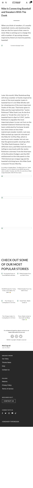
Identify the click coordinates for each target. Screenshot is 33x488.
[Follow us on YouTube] (12, 413)
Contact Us (6, 370)
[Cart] (30, 2)
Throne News (6, 362)
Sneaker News (12, 167)
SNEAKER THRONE (9, 421)
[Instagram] (16, 336)
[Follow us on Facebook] (2, 413)
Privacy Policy (7, 385)
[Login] (27, 2)
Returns (4, 381)
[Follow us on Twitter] (5, 413)
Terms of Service (7, 389)
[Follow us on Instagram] (9, 413)
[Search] (6, 2)
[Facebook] (12, 336)
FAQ (3, 366)
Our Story (5, 359)
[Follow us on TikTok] (15, 413)
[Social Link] (20, 336)
